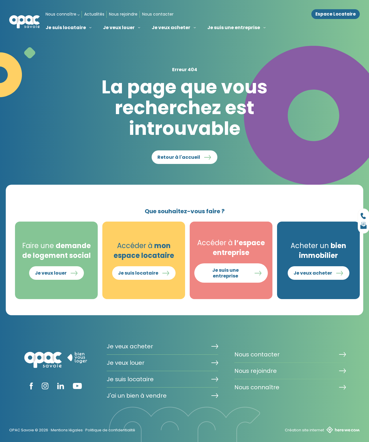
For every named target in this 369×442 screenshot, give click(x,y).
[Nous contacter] (363, 216)
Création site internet (304, 430)
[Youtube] (77, 387)
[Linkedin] (60, 387)
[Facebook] (31, 388)
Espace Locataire (335, 14)
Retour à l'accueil (178, 157)
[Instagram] (45, 387)
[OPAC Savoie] (24, 21)
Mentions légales (67, 430)
